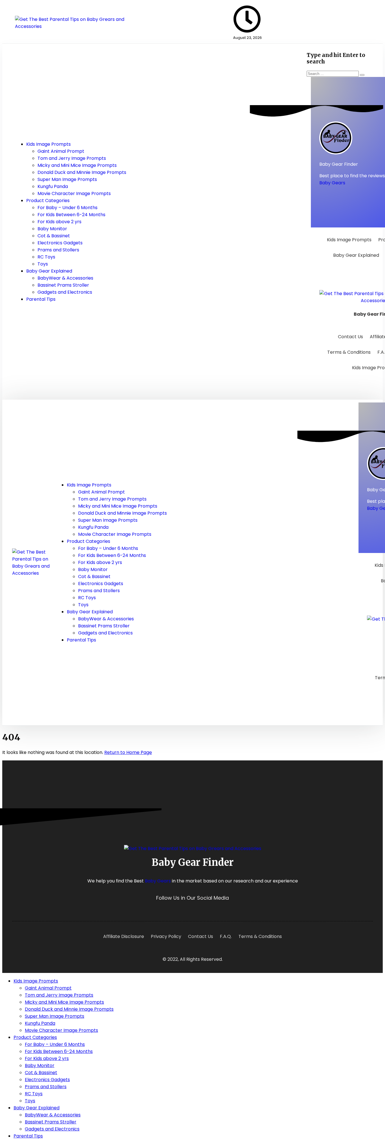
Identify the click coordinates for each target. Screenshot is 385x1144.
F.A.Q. (226, 936)
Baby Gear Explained (356, 255)
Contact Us (350, 336)
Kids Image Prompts (349, 239)
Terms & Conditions (349, 352)
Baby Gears (332, 183)
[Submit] (362, 75)
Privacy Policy (166, 936)
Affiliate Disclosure (123, 936)
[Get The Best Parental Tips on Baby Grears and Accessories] (73, 26)
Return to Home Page (128, 752)
